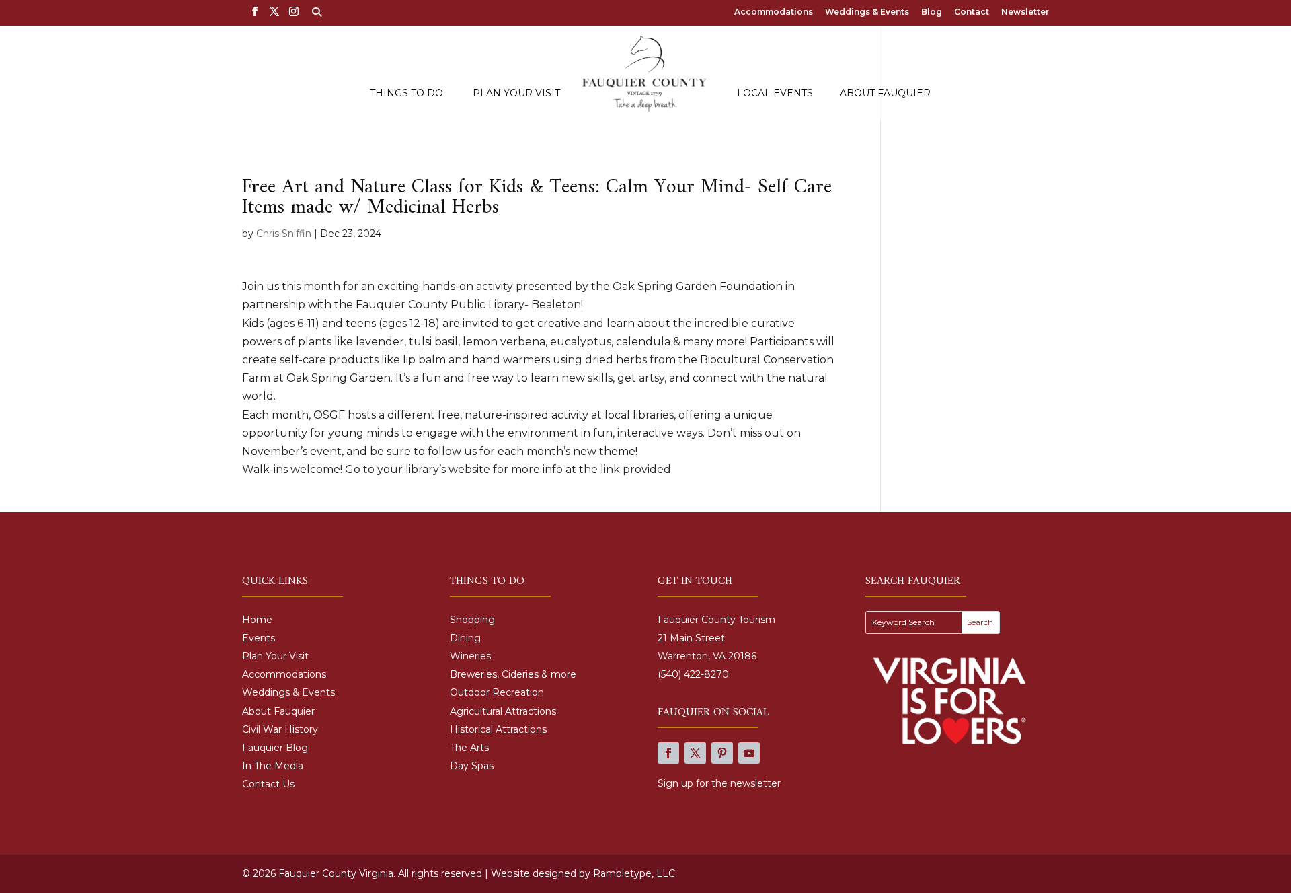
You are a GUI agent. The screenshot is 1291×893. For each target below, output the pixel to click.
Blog (931, 12)
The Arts (469, 748)
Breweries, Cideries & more (513, 674)
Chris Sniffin (283, 233)
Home (257, 620)
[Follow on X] (695, 753)
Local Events (775, 93)
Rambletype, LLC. (635, 873)
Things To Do (406, 93)
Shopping (472, 620)
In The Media (272, 766)
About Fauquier (885, 93)
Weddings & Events (867, 12)
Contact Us (268, 784)
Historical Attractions (498, 729)
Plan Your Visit (516, 93)
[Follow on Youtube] (749, 753)
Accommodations (773, 12)
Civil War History (280, 729)
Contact (971, 12)
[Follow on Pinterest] (722, 753)
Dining (465, 638)
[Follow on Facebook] (668, 753)
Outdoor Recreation (497, 692)
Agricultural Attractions (503, 711)
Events (258, 638)
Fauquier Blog (275, 748)
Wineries (470, 656)
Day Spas (472, 766)
